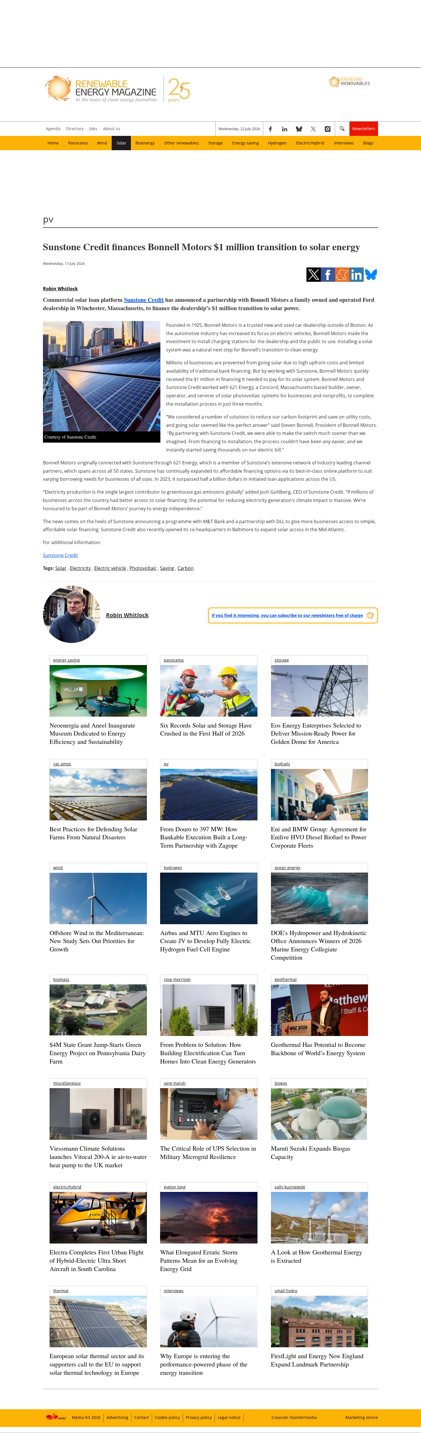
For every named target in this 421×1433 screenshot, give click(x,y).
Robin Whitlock (60, 289)
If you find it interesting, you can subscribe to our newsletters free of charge (287, 615)
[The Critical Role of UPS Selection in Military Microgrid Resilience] (208, 1122)
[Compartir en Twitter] (313, 274)
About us (111, 128)
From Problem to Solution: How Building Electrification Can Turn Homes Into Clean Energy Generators (208, 1052)
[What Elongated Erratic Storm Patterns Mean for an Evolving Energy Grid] (208, 1220)
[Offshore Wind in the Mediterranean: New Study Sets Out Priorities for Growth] (98, 911)
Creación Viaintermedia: (295, 1417)
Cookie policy (167, 1417)
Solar (121, 143)
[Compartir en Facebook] (328, 274)
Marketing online (361, 1417)
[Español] (350, 81)
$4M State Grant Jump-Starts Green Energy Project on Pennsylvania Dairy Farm (98, 1052)
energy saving (66, 660)
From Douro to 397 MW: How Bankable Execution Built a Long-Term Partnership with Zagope (203, 837)
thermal (60, 1290)
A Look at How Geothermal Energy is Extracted (316, 1256)
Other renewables (181, 143)
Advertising (117, 1417)
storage (282, 660)
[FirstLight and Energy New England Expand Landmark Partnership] (319, 1334)
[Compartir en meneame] (342, 274)
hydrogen (173, 867)
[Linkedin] (285, 129)
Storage (215, 143)
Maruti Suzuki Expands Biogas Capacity (311, 1152)
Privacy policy (199, 1417)
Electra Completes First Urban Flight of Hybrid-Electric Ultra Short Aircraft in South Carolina (96, 1260)
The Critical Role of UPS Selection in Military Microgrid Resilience (208, 1152)
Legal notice (229, 1417)
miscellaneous (67, 1083)
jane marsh (175, 1083)
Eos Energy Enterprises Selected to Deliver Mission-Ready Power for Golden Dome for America (316, 733)
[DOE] (319, 906)
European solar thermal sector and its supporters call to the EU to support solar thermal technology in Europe (97, 1364)
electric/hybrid (67, 1187)
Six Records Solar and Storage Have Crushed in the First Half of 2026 (206, 729)
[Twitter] (313, 129)
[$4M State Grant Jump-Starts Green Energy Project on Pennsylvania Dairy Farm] (98, 1011)
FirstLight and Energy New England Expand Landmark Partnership (317, 1360)
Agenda (53, 128)
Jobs (93, 128)
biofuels (282, 764)
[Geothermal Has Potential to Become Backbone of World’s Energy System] (319, 1018)
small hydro (286, 1290)
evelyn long (175, 1187)
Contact (141, 1417)
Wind (102, 143)
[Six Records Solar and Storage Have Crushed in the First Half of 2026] (208, 698)
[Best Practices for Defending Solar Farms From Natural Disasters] (98, 802)
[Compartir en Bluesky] (371, 274)
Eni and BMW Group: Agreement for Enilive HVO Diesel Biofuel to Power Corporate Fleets (318, 837)
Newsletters (363, 128)
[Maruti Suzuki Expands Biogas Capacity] (319, 1125)
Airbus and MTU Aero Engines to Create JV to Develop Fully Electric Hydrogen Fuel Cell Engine (205, 940)
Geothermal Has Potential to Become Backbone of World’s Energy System (318, 1048)
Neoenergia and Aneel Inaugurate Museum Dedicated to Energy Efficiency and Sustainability (92, 733)
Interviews (344, 143)
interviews (174, 1290)
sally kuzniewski (290, 1187)
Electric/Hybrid (310, 143)
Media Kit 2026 (86, 1417)
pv (166, 764)
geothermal (286, 979)
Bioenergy (145, 143)
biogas (281, 1083)
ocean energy (287, 867)
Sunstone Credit (144, 300)
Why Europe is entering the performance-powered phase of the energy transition (203, 1364)
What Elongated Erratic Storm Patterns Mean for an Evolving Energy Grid (198, 1260)
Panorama (78, 143)
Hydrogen (277, 143)
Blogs (368, 143)
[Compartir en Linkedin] (356, 274)
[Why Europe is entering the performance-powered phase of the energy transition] (208, 1329)
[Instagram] (327, 129)
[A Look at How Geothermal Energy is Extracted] (319, 1229)
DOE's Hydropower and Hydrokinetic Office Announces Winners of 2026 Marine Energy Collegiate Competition (319, 944)
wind (58, 867)
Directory (75, 128)
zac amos (62, 764)
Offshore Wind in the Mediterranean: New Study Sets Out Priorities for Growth (97, 940)
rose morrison (177, 979)
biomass (61, 979)
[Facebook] (270, 129)
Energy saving (245, 143)
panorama (174, 660)
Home (53, 143)
